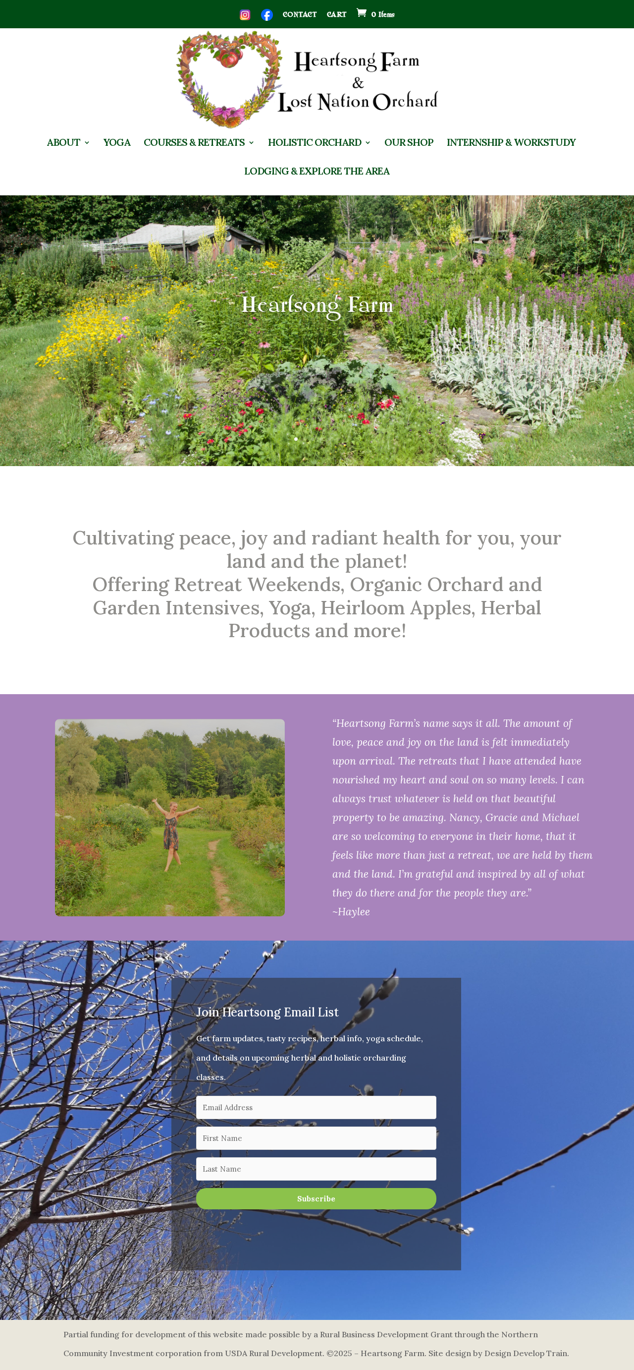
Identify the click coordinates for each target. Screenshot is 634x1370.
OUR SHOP (408, 143)
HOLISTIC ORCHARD (314, 143)
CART (337, 15)
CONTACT (300, 15)
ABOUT (63, 143)
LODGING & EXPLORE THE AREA (316, 172)
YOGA (117, 143)
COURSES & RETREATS (194, 143)
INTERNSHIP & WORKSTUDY (511, 143)
